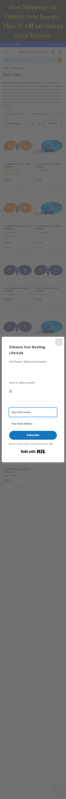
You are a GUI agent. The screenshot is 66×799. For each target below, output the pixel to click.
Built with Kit (33, 451)
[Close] (59, 342)
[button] (33, 391)
